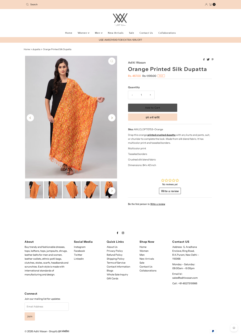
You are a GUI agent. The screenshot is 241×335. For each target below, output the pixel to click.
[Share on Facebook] (204, 59)
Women (83, 33)
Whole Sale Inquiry (117, 274)
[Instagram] (123, 233)
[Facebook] (117, 233)
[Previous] (30, 117)
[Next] (111, 117)
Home (68, 33)
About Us (112, 246)
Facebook (79, 250)
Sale (131, 33)
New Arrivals (116, 33)
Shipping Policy (115, 258)
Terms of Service (116, 262)
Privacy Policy (115, 250)
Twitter (78, 254)
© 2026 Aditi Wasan (36, 331)
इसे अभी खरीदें (153, 117)
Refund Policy (114, 254)
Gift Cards (112, 278)
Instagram (80, 246)
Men (98, 33)
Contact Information (118, 266)
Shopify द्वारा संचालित (59, 331)
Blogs (110, 270)
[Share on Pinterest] (212, 59)
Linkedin (79, 258)
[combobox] (56, 4)
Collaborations (167, 33)
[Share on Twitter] (208, 59)
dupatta (36, 49)
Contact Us (146, 33)
